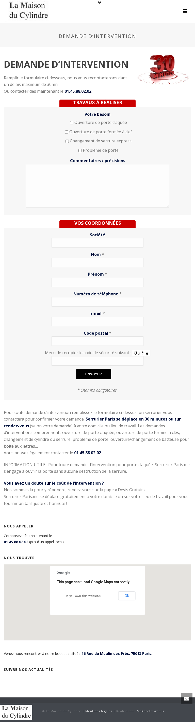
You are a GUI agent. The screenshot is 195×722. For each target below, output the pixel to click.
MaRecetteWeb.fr (151, 711)
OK (127, 596)
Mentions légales (98, 711)
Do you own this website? (83, 596)
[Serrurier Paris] (16, 711)
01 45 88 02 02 (16, 541)
